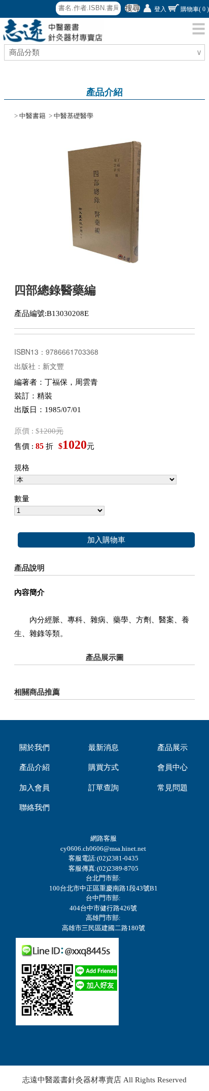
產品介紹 (34, 767)
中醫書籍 (32, 116)
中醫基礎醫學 (73, 116)
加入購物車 (106, 540)
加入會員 (34, 788)
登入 (160, 9)
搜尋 (132, 8)
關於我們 (34, 747)
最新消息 (103, 747)
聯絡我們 (34, 807)
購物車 (195, 9)
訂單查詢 (103, 788)
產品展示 (172, 747)
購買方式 (103, 767)
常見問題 (172, 788)
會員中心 (172, 767)
